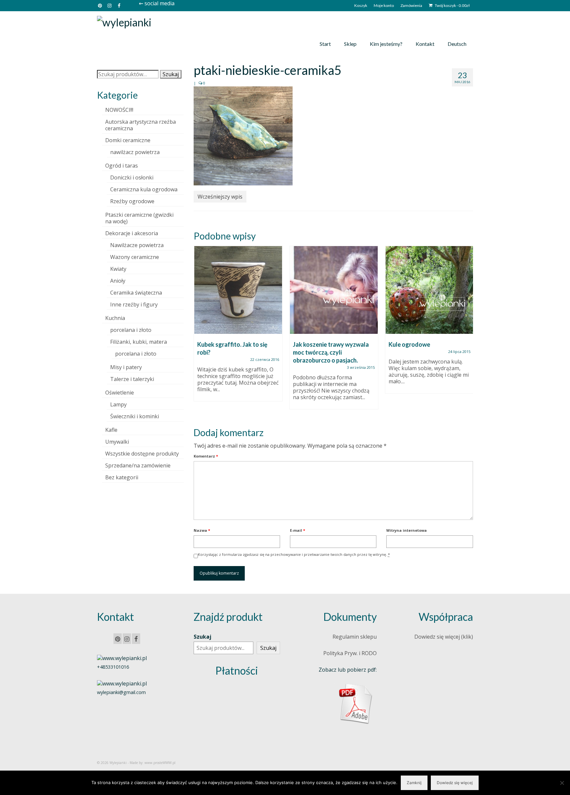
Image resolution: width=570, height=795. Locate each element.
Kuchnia (115, 318)
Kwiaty (118, 268)
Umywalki (117, 441)
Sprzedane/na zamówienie (138, 465)
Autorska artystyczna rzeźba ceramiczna (140, 125)
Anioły (117, 280)
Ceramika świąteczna (136, 292)
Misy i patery (126, 367)
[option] (238, 331)
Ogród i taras (121, 165)
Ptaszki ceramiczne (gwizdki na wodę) (139, 218)
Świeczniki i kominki (134, 416)
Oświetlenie (119, 392)
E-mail (297, 530)
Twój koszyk (452, 5)
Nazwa (202, 530)
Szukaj (171, 74)
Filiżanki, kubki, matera (138, 341)
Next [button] (467, 331)
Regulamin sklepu (354, 636)
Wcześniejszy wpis (220, 196)
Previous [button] (199, 331)
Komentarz (206, 456)
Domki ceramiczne (127, 140)
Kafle (111, 429)
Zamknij (414, 782)
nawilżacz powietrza (135, 152)
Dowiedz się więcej (455, 782)
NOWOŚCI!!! (119, 109)
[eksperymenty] (429, 279)
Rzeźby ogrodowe (132, 201)
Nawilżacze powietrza (137, 245)
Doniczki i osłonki (131, 177)
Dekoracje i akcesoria (131, 233)
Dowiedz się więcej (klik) (443, 636)
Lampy (118, 404)
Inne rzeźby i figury (134, 304)
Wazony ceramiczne (134, 257)
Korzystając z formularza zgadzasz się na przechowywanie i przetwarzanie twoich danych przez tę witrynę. (294, 554)
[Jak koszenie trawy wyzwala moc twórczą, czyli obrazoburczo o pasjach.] (238, 290)
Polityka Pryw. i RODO (350, 653)
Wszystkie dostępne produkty (142, 453)
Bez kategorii (121, 477)
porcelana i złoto (130, 330)
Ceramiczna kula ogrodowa (143, 189)
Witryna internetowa (406, 530)
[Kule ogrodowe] (334, 290)
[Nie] (561, 782)
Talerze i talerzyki (132, 379)
